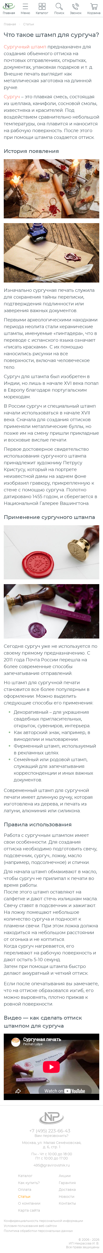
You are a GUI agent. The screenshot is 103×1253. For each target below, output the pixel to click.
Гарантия (67, 1183)
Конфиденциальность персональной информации (43, 1220)
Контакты (67, 1203)
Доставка (67, 1190)
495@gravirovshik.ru (52, 1165)
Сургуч (12, 97)
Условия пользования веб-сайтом (30, 1225)
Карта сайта (29, 1210)
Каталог (25, 1176)
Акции (65, 1176)
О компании (29, 1203)
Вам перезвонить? (51, 1136)
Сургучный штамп (25, 47)
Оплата (24, 1190)
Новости (66, 1197)
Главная (10, 24)
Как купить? (29, 1183)
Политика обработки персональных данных (38, 1230)
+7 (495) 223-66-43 (49, 1131)
